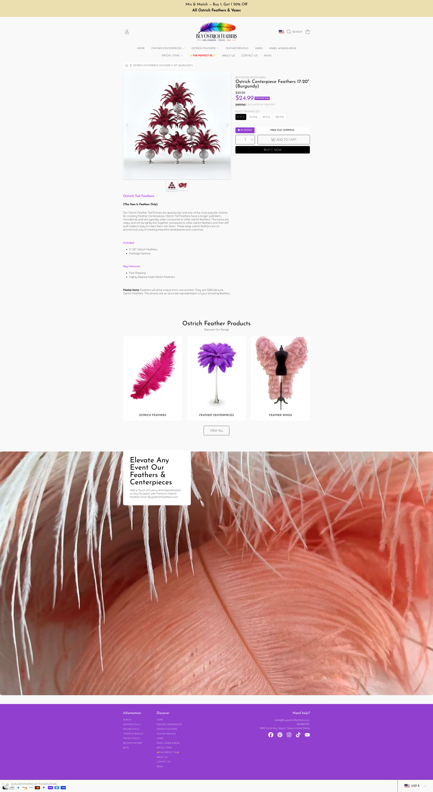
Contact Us (163, 761)
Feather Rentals (166, 733)
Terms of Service (133, 733)
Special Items (171, 55)
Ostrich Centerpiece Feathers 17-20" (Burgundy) (163, 65)
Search (127, 719)
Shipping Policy (132, 724)
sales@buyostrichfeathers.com (292, 720)
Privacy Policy (131, 738)
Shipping (240, 104)
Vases (160, 738)
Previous (127, 125)
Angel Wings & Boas (168, 743)
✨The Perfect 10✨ (168, 752)
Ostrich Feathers (203, 48)
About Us (162, 757)
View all (216, 430)
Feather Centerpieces (166, 48)
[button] (295, 32)
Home (160, 719)
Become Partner (132, 743)
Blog (126, 747)
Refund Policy (131, 729)
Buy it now (273, 150)
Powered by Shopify (48, 784)
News (160, 766)
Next (227, 125)
